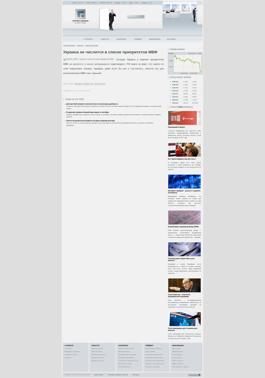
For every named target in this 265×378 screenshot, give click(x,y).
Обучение (171, 39)
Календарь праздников (126, 357)
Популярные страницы (72, 351)
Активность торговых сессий (154, 363)
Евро (131, 2)
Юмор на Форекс (178, 363)
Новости (105, 39)
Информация (154, 39)
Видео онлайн (150, 351)
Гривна (144, 2)
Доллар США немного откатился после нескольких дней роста (92, 104)
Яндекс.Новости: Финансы (90, 83)
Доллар (117, 2)
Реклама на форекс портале (118, 375)
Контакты (68, 357)
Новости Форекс (97, 351)
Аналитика (121, 39)
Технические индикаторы (153, 354)
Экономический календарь (127, 354)
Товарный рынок (177, 351)
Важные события (97, 348)
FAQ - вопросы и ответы (180, 366)
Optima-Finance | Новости (80, 16)
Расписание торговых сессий (128, 360)
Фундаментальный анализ (154, 357)
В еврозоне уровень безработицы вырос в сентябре (87, 112)
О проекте (88, 39)
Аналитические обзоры (126, 348)
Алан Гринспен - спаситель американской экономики (179, 296)
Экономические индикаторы (154, 360)
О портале (68, 348)
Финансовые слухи (98, 360)
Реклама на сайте (71, 354)
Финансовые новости (99, 354)
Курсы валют (176, 348)
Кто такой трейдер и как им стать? (182, 159)
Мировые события (98, 357)
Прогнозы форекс (124, 351)
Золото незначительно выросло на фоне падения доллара (90, 121)
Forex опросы (176, 357)
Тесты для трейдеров (152, 366)
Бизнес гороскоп (177, 360)
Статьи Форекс (177, 354)
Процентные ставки (125, 363)
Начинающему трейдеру (153, 348)
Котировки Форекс (124, 366)
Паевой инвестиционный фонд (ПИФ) (183, 227)
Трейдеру (138, 39)
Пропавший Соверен (176, 127)
